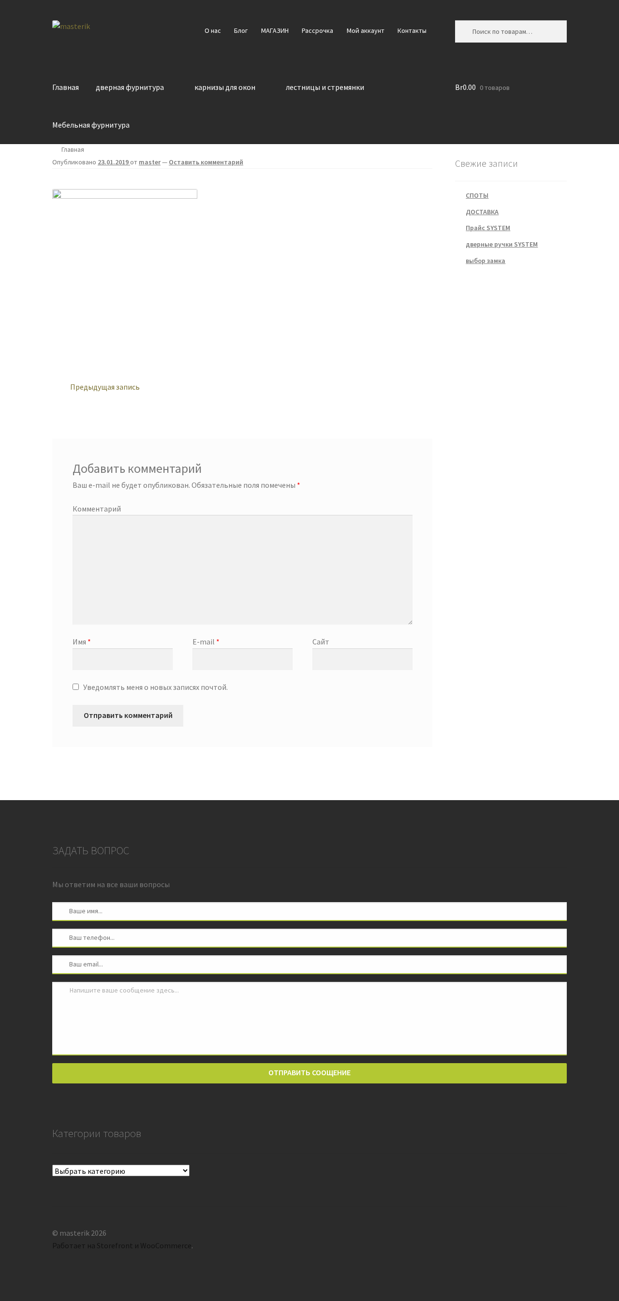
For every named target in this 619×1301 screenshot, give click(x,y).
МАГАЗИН (275, 30)
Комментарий (97, 508)
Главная (65, 87)
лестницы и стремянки (325, 87)
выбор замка (485, 260)
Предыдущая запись (105, 386)
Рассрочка (317, 30)
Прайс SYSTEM (488, 227)
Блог (241, 30)
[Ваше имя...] (61, 911)
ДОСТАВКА (482, 211)
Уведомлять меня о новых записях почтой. (155, 687)
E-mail (206, 641)
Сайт (320, 641)
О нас (213, 30)
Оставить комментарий (206, 162)
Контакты (412, 30)
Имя (82, 641)
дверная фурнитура (130, 87)
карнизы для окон (224, 87)
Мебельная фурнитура (91, 125)
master (150, 162)
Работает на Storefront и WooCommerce (122, 1245)
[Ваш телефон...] (61, 937)
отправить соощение (309, 1072)
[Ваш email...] (61, 964)
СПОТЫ (477, 195)
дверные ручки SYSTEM (502, 244)
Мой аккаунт (365, 30)
